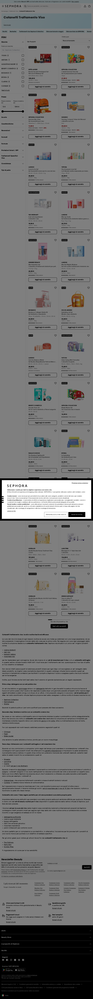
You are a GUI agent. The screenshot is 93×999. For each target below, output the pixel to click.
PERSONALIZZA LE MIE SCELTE (56, 514)
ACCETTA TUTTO (76, 514)
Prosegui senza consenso (80, 483)
